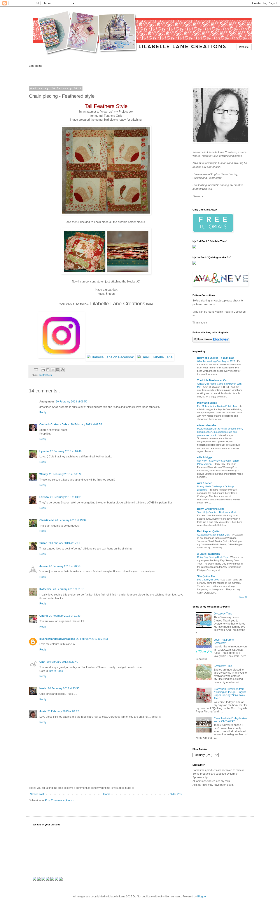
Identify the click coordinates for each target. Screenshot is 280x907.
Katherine (45, 589)
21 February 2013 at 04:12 (63, 711)
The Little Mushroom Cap (212, 380)
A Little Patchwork (208, 553)
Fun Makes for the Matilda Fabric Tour (217, 406)
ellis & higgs (204, 457)
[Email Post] (36, 369)
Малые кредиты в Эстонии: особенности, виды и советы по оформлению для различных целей (220, 431)
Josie (42, 711)
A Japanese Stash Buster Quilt (213, 534)
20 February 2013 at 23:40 (62, 661)
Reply (42, 412)
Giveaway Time (223, 613)
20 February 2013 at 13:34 (70, 520)
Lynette (44, 451)
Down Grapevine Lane (210, 508)
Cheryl (43, 615)
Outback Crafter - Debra (54, 424)
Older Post (176, 794)
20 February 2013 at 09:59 (86, 424)
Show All (243, 597)
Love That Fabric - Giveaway (224, 641)
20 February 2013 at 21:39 (64, 615)
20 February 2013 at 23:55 (63, 688)
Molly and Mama (207, 402)
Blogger (201, 896)
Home (106, 794)
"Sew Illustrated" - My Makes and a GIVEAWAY (230, 720)
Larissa (44, 497)
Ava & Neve (204, 483)
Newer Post (37, 794)
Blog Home (35, 65)
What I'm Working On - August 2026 (216, 361)
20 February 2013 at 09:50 (71, 401)
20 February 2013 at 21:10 (68, 589)
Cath (42, 661)
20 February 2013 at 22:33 (92, 638)
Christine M (46, 520)
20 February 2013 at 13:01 (66, 497)
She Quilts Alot (206, 576)
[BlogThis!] (48, 370)
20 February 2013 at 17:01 (64, 543)
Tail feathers (45, 375)
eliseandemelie (206, 425)
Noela (43, 688)
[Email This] (43, 370)
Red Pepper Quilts (208, 531)
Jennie (43, 566)
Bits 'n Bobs (56, 671)
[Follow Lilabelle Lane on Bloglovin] (211, 341)
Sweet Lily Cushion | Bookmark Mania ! (218, 512)
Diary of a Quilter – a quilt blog (215, 357)
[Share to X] (53, 370)
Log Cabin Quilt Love (208, 579)
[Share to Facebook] (57, 370)
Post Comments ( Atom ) (59, 800)
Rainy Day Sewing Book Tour (213, 557)
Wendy (43, 474)
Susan (43, 543)
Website (244, 47)
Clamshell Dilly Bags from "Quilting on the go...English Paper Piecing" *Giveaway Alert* (230, 694)
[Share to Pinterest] (62, 370)
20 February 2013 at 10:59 (65, 474)
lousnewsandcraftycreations (57, 638)
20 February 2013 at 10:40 (66, 451)
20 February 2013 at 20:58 (64, 566)
